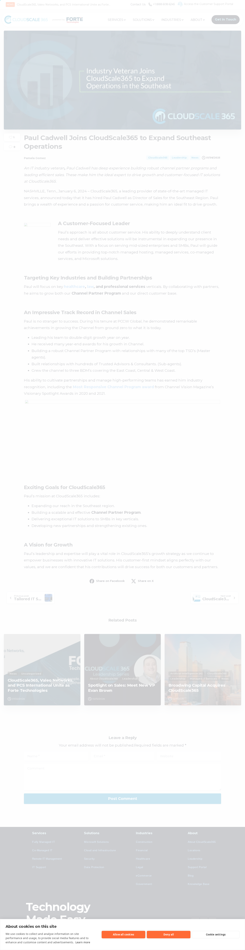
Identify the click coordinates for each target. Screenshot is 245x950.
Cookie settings (216, 934)
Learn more (82, 942)
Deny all (168, 934)
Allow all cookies (123, 934)
